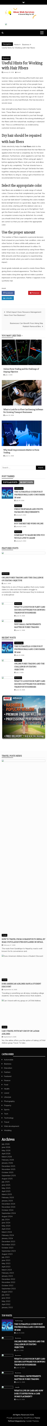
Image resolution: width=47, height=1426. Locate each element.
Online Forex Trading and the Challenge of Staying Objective (29, 666)
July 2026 (6, 1144)
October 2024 (7, 1210)
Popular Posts (10, 482)
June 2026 (6, 1147)
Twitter (22, 293)
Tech (6, 1113)
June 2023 (6, 1260)
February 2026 (8, 1160)
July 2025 (6, 1182)
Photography (9, 1101)
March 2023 (7, 1270)
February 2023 (8, 1273)
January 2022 (7, 1307)
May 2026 (6, 1150)
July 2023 (6, 1257)
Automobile (8, 1059)
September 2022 (9, 1288)
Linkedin (8, 298)
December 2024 (8, 1204)
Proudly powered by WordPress (20, 1418)
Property (7, 1105)
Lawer (6, 1093)
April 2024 (6, 1229)
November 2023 (8, 1244)
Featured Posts (10, 548)
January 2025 (7, 1200)
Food (6, 1084)
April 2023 (6, 1266)
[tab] (10, 482)
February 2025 (8, 1197)
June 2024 (6, 1222)
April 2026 (6, 1153)
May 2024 (6, 1226)
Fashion (7, 1072)
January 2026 (7, 1163)
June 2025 (6, 1185)
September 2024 (9, 1213)
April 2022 (6, 1304)
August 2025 (7, 1178)
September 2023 (9, 1251)
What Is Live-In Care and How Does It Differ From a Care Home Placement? (28, 1393)
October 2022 (7, 1285)
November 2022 (8, 1282)
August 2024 (7, 1216)
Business (6, 58)
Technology (19, 488)
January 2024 (7, 1238)
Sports (6, 1109)
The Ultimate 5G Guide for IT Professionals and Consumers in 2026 (29, 494)
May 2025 (6, 1188)
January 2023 (7, 1276)
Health (6, 1089)
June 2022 (6, 1298)
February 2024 (8, 1235)
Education (8, 1068)
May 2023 (6, 1263)
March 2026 (7, 1156)
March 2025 (7, 1194)
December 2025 (8, 1166)
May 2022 (6, 1301)
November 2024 (8, 1207)
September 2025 (9, 1175)
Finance (7, 1080)
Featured (7, 1076)
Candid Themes (32, 1421)
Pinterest (35, 293)
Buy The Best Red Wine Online (28, 523)
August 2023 (7, 1254)
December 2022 (8, 1279)
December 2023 (8, 1241)
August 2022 (7, 1292)
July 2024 (6, 1219)
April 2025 (6, 1191)
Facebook (8, 293)
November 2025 (8, 1169)
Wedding (7, 1130)
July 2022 (6, 1295)
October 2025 (7, 1172)
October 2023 (7, 1247)
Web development (11, 1126)
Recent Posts (26, 482)
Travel (5, 935)
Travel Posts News (12, 755)
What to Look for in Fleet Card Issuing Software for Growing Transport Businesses (23, 410)
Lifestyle (7, 1097)
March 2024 (7, 1232)
